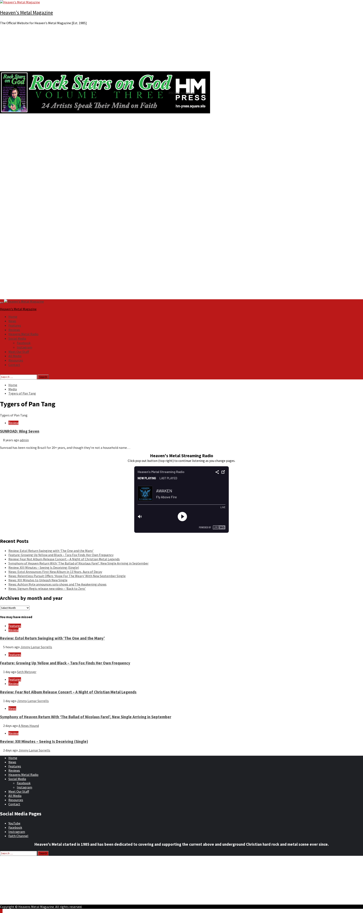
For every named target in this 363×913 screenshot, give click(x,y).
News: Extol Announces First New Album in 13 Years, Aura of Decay (55, 572)
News (12, 321)
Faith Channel (18, 836)
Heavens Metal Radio (23, 334)
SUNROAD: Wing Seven (19, 431)
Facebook (23, 343)
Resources (15, 360)
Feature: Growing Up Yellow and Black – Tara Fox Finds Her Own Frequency (60, 555)
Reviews (14, 330)
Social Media (17, 338)
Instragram (16, 832)
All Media (14, 356)
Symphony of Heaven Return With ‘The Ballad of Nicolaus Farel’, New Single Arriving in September (78, 563)
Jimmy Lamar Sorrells (36, 647)
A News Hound (28, 726)
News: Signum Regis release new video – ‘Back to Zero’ (47, 588)
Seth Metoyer (26, 672)
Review (13, 423)
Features (14, 325)
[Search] (1, 372)
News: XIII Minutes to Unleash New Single (37, 580)
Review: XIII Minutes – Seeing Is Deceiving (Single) (43, 567)
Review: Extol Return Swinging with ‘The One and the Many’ (50, 551)
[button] (181, 157)
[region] (181, 163)
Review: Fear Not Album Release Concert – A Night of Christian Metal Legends (64, 559)
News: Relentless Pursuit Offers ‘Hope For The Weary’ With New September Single (67, 576)
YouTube (14, 823)
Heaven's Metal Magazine (26, 12)
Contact (14, 365)
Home (12, 316)
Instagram (24, 347)
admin (24, 440)
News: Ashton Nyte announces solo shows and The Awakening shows (57, 584)
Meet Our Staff (18, 352)
